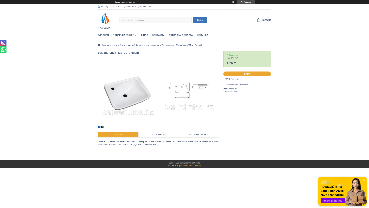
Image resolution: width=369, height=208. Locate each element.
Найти (200, 20)
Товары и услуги (123, 35)
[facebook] (99, 127)
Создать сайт (120, 2)
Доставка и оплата (181, 35)
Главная (103, 35)
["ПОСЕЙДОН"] (108, 18)
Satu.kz (197, 163)
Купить (247, 74)
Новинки (202, 35)
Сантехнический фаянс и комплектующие (139, 45)
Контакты (158, 35)
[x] (102, 127)
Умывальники (167, 45)
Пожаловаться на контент (191, 166)
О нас (144, 35)
